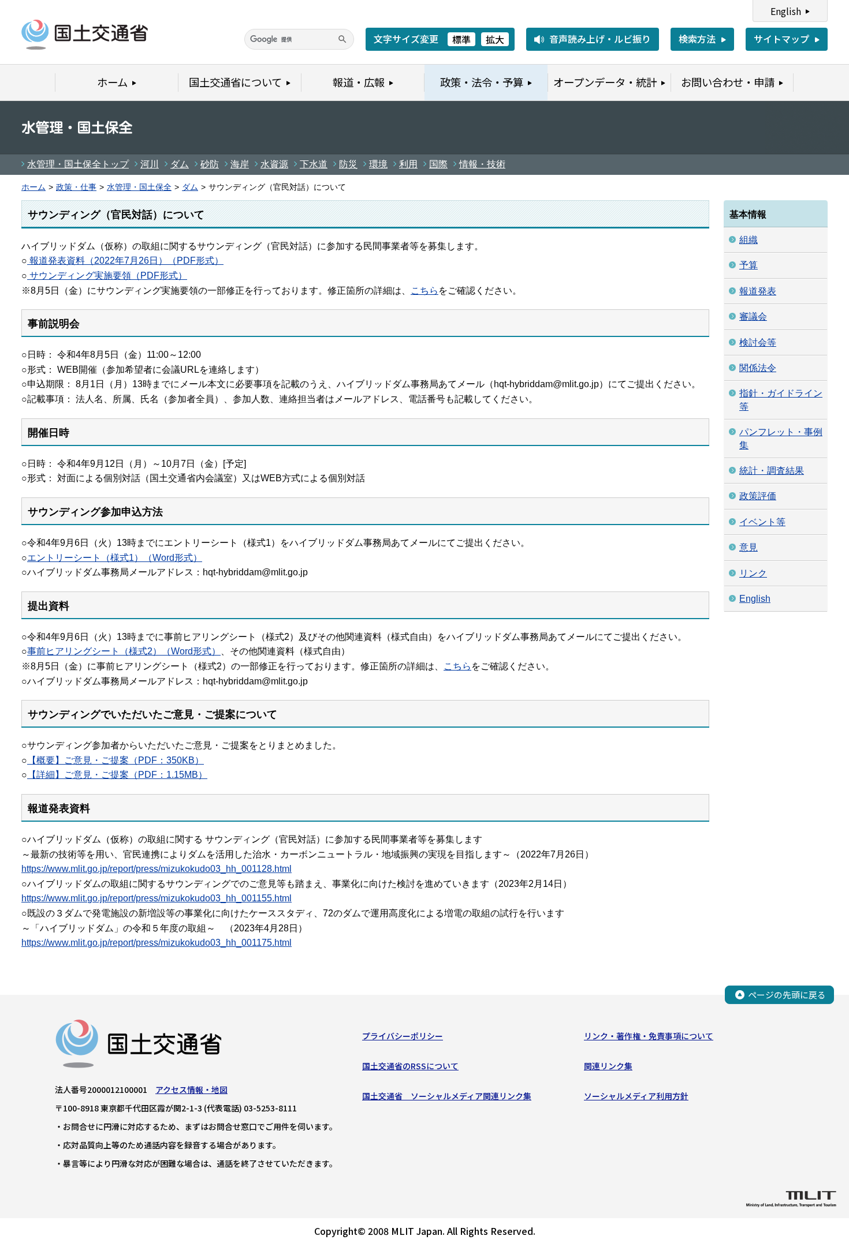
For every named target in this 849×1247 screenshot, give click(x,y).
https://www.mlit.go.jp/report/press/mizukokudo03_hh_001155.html (156, 898)
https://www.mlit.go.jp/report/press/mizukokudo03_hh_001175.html (156, 943)
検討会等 (757, 342)
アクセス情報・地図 (191, 1089)
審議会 (753, 316)
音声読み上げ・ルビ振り (600, 39)
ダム (179, 164)
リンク (753, 573)
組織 (748, 240)
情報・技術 (482, 164)
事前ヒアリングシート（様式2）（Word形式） (124, 651)
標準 (461, 39)
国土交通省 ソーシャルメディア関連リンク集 (446, 1096)
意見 (748, 547)
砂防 (209, 164)
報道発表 (757, 291)
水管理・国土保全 (139, 187)
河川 (149, 164)
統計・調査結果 (771, 470)
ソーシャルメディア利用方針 (636, 1096)
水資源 (274, 164)
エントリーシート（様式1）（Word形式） (114, 558)
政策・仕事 (76, 187)
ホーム (33, 187)
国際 (438, 164)
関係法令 (757, 368)
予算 (748, 265)
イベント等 (762, 522)
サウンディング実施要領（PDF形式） (107, 275)
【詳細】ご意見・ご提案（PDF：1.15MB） (117, 775)
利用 (408, 164)
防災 (348, 164)
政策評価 (757, 496)
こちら (424, 290)
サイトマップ (781, 39)
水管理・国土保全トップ (78, 164)
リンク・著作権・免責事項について (648, 1036)
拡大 (495, 39)
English (785, 11)
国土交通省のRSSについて (410, 1066)
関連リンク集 (608, 1066)
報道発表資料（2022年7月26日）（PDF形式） (125, 260)
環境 (378, 164)
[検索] (342, 39)
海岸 (239, 164)
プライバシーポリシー (402, 1036)
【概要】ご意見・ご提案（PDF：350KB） (115, 760)
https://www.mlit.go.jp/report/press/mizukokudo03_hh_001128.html (156, 869)
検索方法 (697, 39)
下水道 (313, 164)
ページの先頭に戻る (787, 994)
